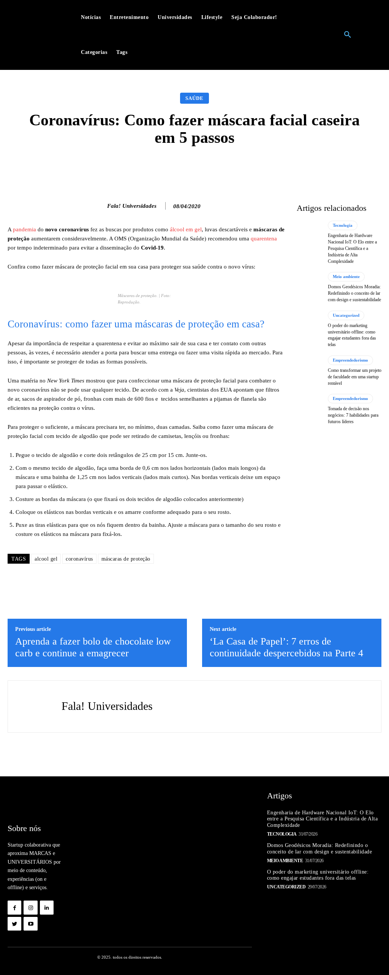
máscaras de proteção (125, 559)
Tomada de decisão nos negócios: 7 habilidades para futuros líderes (353, 415)
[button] (347, 35)
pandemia (24, 229)
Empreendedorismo (350, 360)
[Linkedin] (47, 907)
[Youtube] (30, 924)
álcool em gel (186, 229)
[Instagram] (30, 907)
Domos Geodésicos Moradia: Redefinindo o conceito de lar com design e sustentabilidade (354, 293)
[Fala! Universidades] (99, 206)
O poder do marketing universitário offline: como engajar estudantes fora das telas (318, 875)
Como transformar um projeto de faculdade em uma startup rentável (354, 377)
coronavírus (79, 559)
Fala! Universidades (132, 206)
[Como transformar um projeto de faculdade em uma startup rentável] (309, 371)
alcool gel (46, 559)
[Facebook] (14, 907)
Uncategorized (346, 315)
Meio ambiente (346, 276)
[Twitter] (14, 924)
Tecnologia (343, 225)
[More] (315, 167)
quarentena (264, 238)
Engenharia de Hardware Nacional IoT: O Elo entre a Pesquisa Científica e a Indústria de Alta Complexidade (352, 248)
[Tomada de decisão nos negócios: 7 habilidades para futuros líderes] (309, 409)
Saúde (194, 98)
